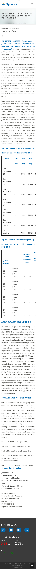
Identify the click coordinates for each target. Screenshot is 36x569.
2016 (10, 22)
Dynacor (5, 28)
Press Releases (11, 31)
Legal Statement (18, 568)
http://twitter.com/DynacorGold (19, 451)
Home (5, 22)
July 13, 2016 (17, 28)
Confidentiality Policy (18, 566)
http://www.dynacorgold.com (19, 446)
